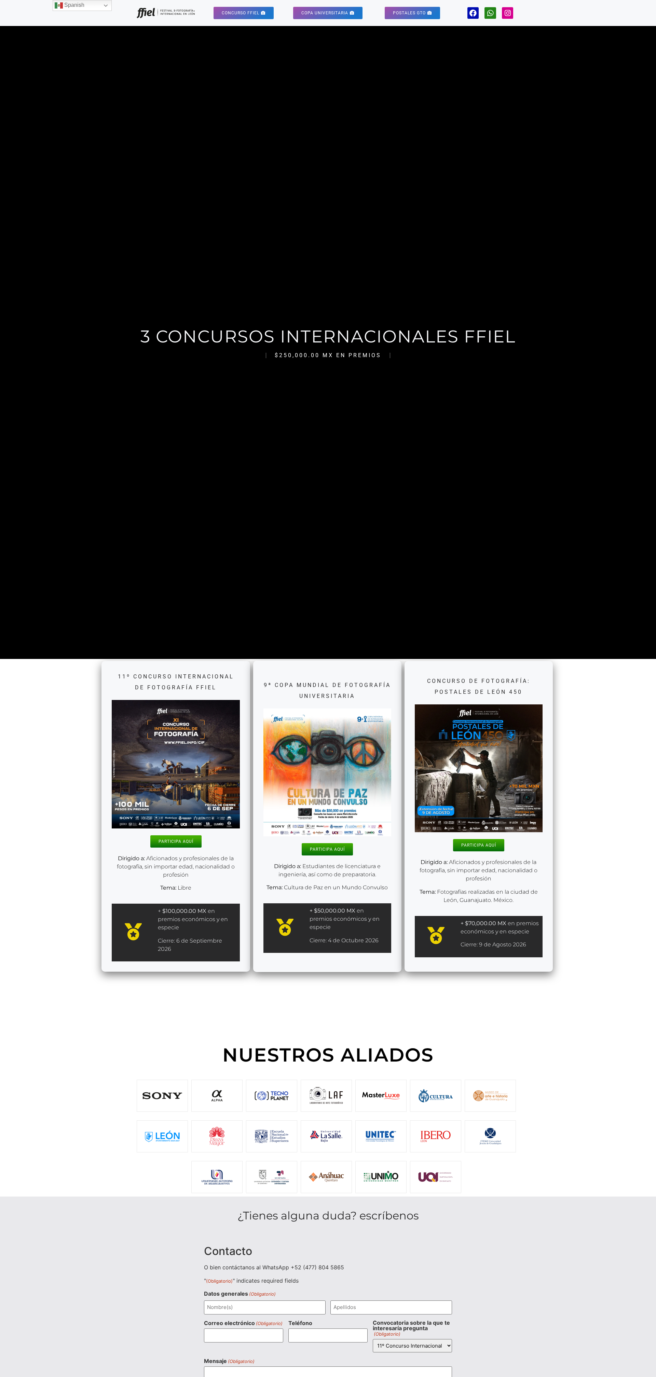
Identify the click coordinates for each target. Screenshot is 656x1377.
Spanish (73, 5)
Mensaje (229, 1361)
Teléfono (300, 1323)
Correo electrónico (243, 1323)
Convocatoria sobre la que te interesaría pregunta (411, 1328)
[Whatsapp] (490, 13)
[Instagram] (508, 13)
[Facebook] (473, 13)
